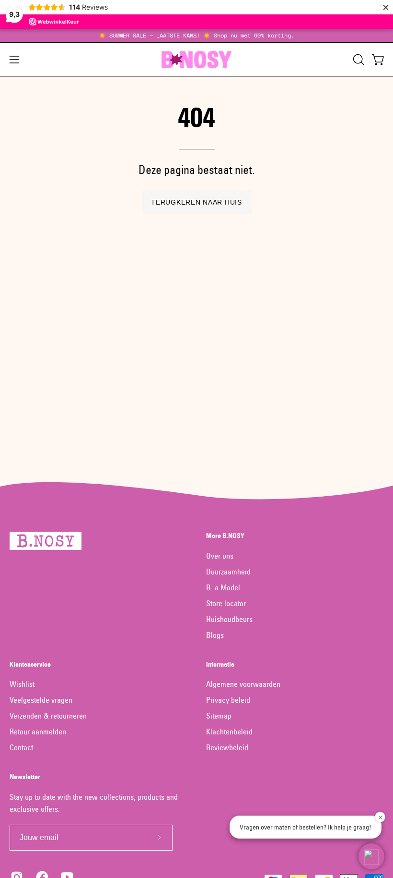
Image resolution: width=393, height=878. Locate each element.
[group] (196, 35)
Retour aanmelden (38, 731)
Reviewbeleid (227, 747)
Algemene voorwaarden (243, 684)
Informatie (220, 664)
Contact (21, 747)
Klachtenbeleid (229, 731)
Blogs (215, 635)
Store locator (226, 603)
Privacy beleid (228, 700)
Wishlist (22, 684)
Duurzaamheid (228, 571)
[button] (357, 59)
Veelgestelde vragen (41, 700)
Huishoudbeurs (229, 619)
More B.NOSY (225, 536)
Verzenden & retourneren (48, 715)
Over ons (219, 556)
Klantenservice (30, 664)
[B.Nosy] (196, 59)
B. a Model (223, 587)
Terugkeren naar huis (196, 202)
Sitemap (218, 715)
